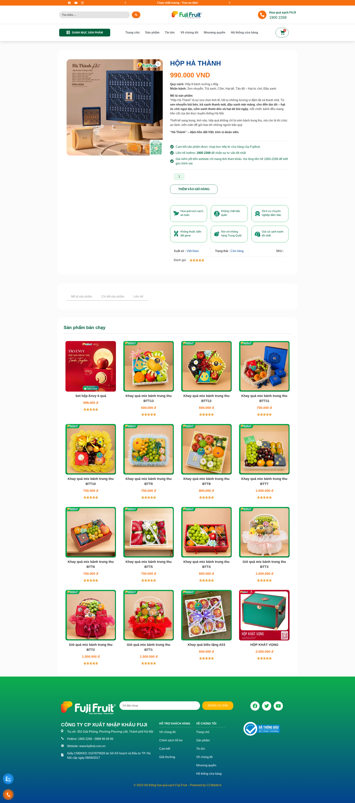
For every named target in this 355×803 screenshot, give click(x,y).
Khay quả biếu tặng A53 (206, 694)
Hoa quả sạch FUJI (282, 12)
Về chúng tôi (189, 32)
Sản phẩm (152, 32)
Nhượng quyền (214, 32)
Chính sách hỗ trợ (171, 789)
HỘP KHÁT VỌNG (264, 694)
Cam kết (164, 798)
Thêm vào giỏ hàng (193, 189)
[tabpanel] (177, 324)
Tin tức (170, 32)
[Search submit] (136, 14)
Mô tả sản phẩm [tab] (81, 296)
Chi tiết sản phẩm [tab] (112, 296)
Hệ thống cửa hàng (244, 32)
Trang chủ (132, 32)
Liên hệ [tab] (138, 296)
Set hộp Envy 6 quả (90, 445)
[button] (125, 2)
